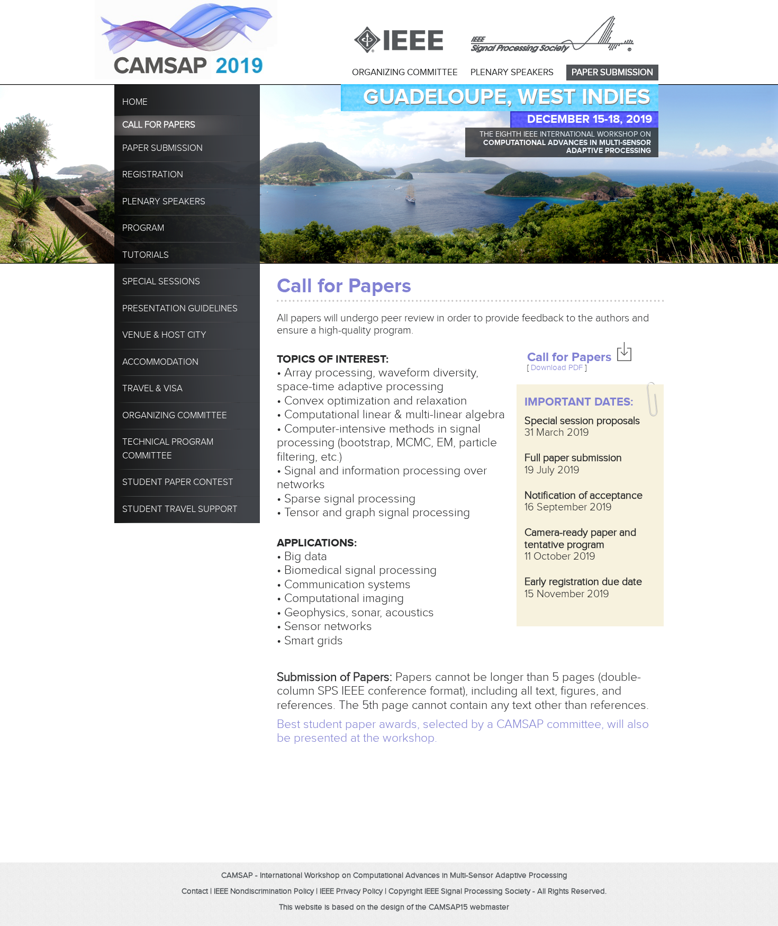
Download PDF (557, 367)
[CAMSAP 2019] (158, 15)
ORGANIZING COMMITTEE (405, 72)
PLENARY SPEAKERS (512, 72)
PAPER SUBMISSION (612, 72)
